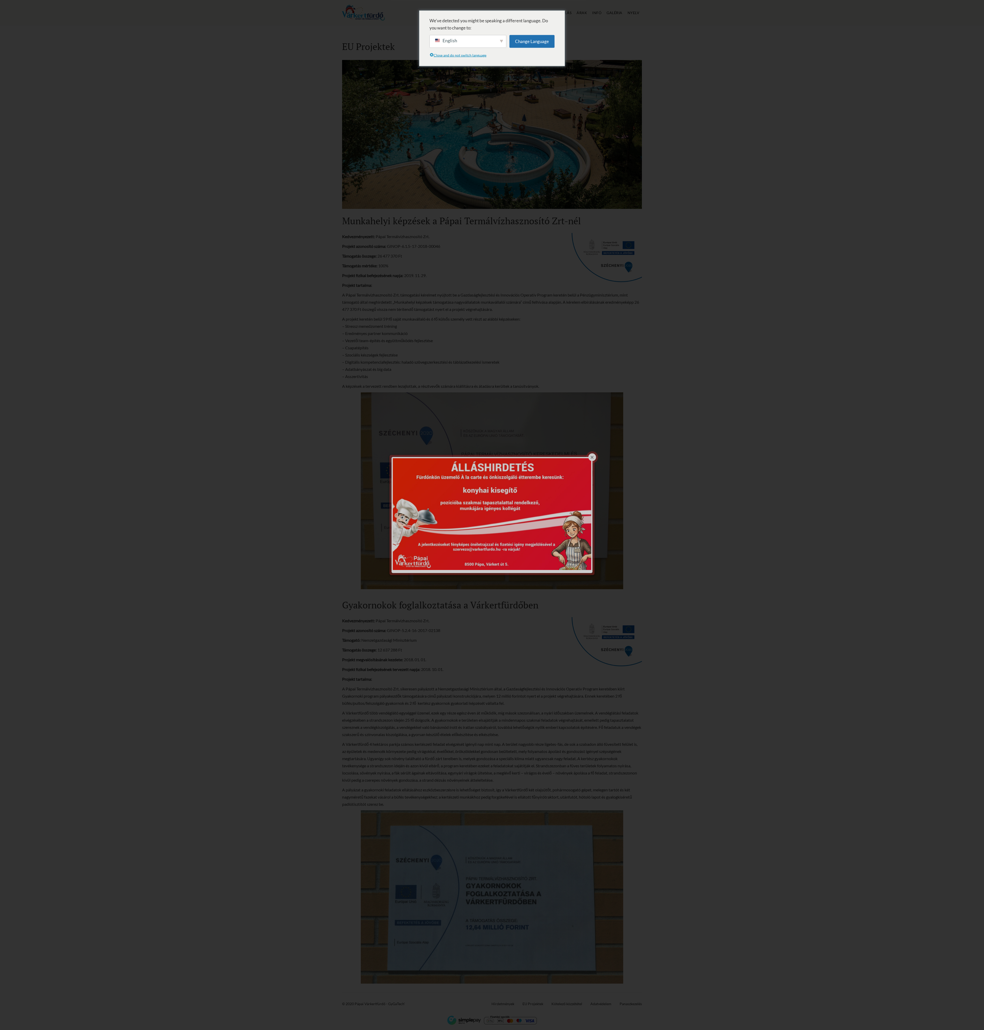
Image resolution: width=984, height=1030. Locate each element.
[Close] (592, 457)
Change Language (532, 41)
